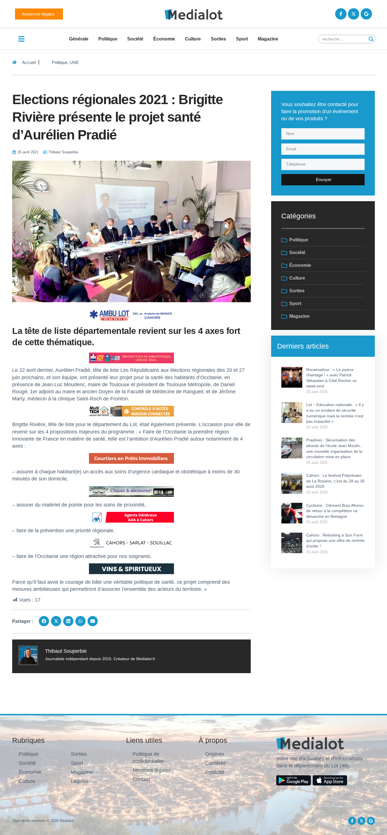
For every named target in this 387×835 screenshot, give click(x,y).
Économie (164, 39)
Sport (242, 39)
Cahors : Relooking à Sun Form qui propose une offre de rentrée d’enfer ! (335, 540)
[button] (44, 621)
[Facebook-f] (340, 14)
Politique (107, 39)
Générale (78, 39)
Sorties (218, 39)
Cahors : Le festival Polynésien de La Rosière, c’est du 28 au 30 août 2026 (335, 481)
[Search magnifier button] (371, 39)
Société (135, 39)
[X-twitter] (353, 14)
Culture (193, 39)
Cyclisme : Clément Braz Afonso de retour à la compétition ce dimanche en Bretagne (334, 511)
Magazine (268, 39)
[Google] (366, 14)
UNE (74, 62)
